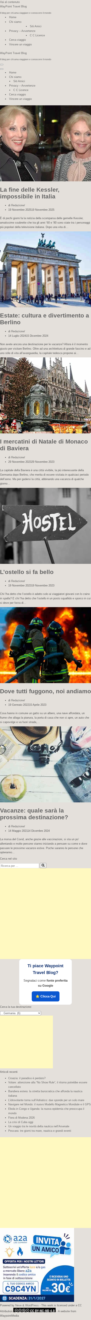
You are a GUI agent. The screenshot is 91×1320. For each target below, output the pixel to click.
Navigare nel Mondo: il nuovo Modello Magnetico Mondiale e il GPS (49, 1104)
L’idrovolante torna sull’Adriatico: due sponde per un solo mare (46, 1100)
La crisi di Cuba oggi (20, 1122)
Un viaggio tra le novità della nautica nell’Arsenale (38, 1126)
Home (12, 17)
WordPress (32, 1305)
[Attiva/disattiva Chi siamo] (74, 77)
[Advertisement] (45, 913)
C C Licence (37, 35)
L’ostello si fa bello (27, 572)
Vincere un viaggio (20, 44)
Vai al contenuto (10, 2)
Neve (18, 1305)
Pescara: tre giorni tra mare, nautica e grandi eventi (39, 1130)
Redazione (17, 205)
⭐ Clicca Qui (46, 996)
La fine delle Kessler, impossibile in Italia (29, 193)
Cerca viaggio (17, 39)
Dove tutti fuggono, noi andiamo (45, 691)
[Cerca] (43, 865)
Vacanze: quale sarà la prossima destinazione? (34, 814)
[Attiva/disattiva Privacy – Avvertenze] (74, 86)
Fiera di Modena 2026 (21, 1117)
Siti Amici (35, 26)
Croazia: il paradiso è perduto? (27, 1078)
